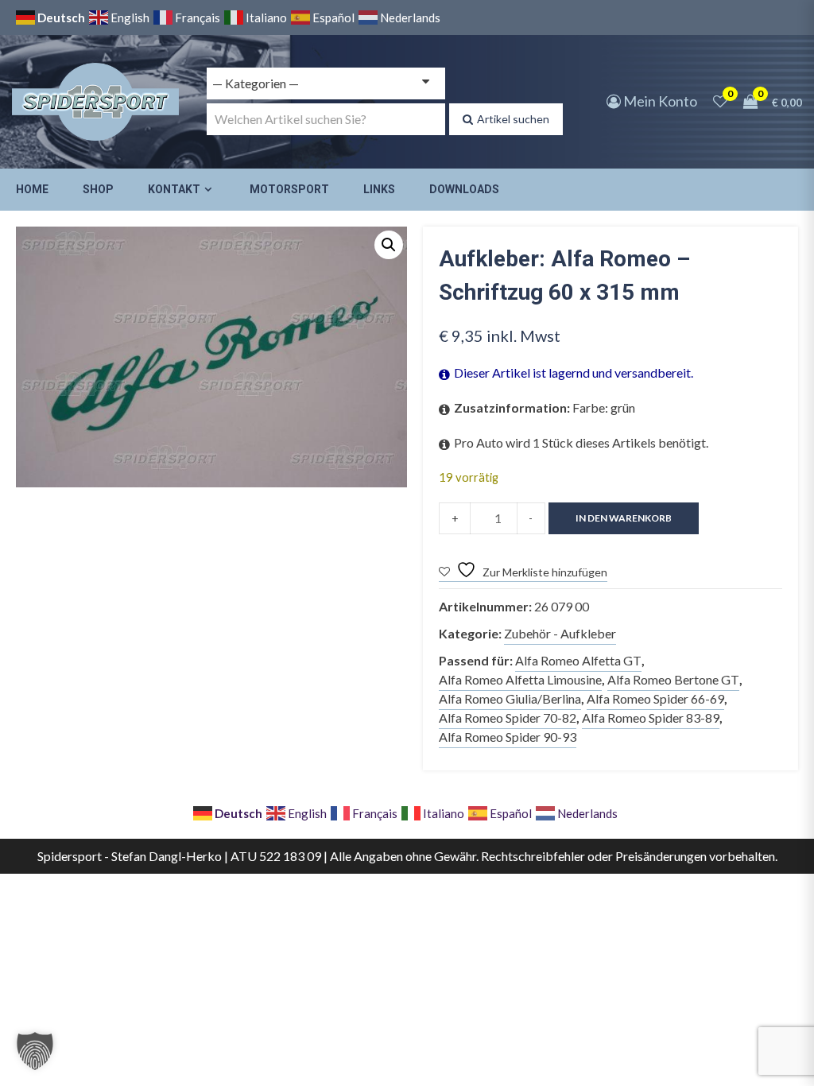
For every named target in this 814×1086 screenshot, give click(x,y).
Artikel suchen (513, 119)
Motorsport (289, 189)
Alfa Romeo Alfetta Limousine (520, 679)
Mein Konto (659, 101)
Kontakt (174, 189)
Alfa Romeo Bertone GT (673, 679)
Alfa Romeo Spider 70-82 (507, 717)
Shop (98, 189)
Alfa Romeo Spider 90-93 (507, 736)
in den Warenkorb (624, 518)
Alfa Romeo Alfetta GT (578, 660)
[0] (720, 101)
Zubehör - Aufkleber (560, 633)
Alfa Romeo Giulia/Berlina (510, 698)
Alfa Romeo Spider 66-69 (655, 698)
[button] (388, 245)
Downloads (464, 189)
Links (379, 189)
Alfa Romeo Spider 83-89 (650, 717)
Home (32, 189)
